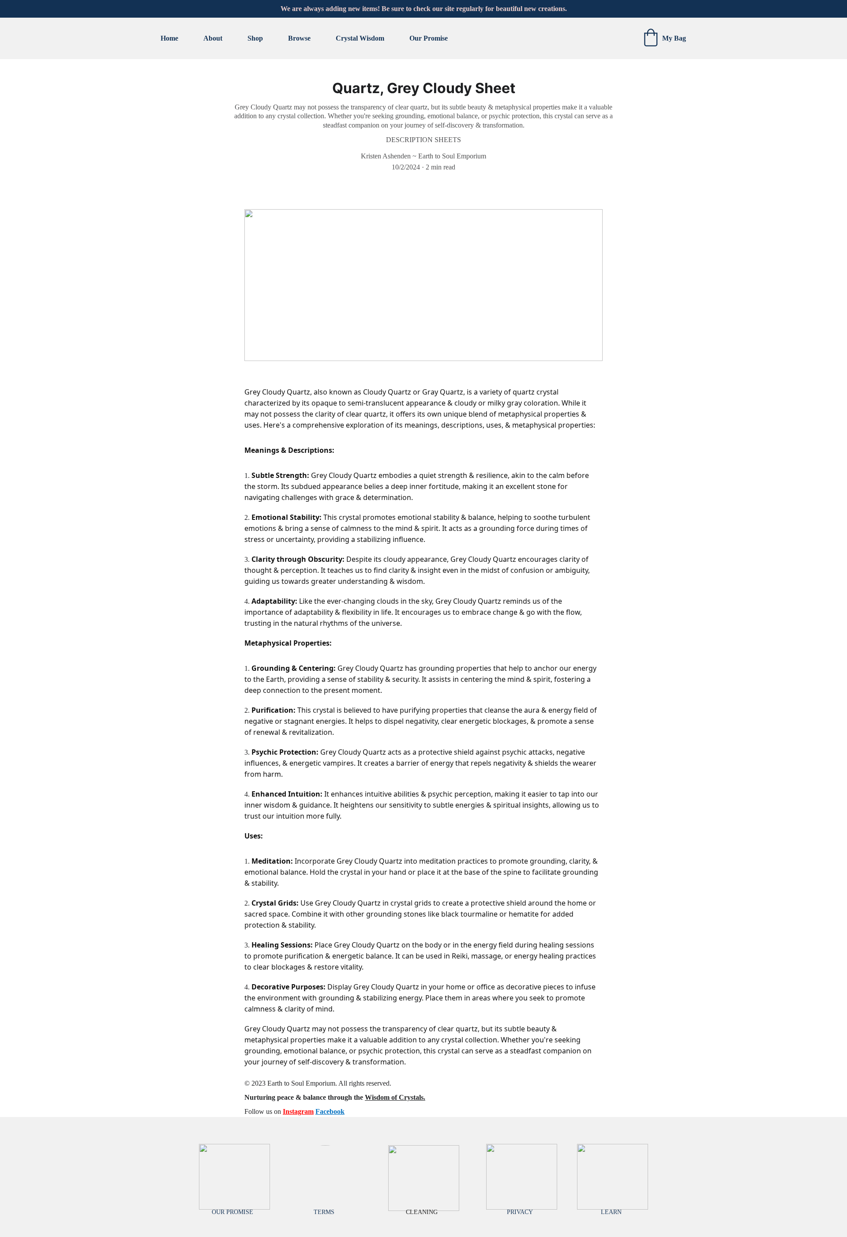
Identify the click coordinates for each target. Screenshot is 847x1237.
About (212, 38)
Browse (299, 38)
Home (169, 38)
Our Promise (428, 38)
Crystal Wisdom (360, 38)
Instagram (298, 1111)
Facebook (330, 1111)
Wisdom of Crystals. (395, 1097)
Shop (255, 38)
